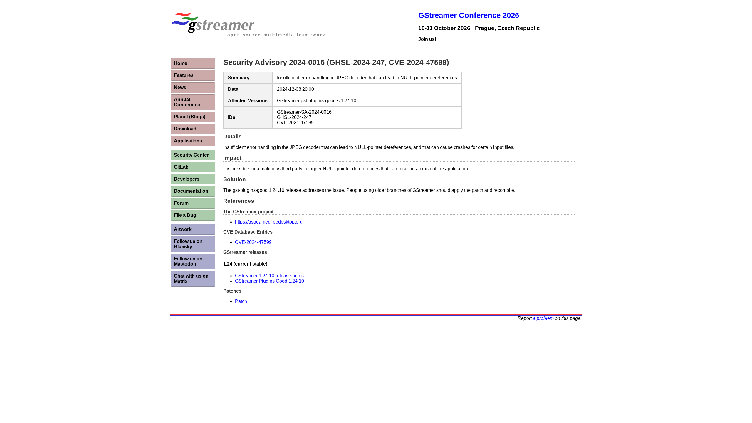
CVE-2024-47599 (253, 242)
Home (180, 63)
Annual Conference (187, 102)
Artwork (183, 229)
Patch (241, 301)
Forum (181, 203)
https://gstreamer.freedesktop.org (269, 221)
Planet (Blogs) (189, 116)
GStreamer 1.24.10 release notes (269, 275)
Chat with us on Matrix (191, 278)
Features (184, 75)
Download (185, 128)
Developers (186, 179)
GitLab (181, 166)
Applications (188, 140)
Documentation (191, 191)
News (180, 87)
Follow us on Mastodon (188, 261)
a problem (543, 318)
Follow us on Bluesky (188, 244)
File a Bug (185, 215)
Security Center (191, 154)
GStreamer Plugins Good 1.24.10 (269, 280)
